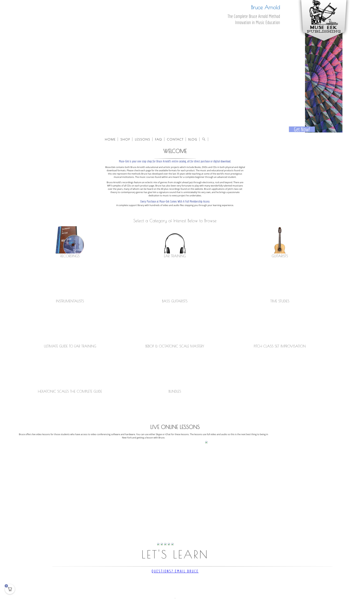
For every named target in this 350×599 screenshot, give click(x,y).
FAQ (158, 139)
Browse (70, 265)
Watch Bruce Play (195, 213)
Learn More (175, 449)
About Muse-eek (154, 213)
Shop (125, 139)
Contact (175, 139)
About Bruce (174, 213)
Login (22, 128)
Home (110, 139)
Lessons (142, 139)
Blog (192, 139)
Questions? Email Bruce (175, 571)
